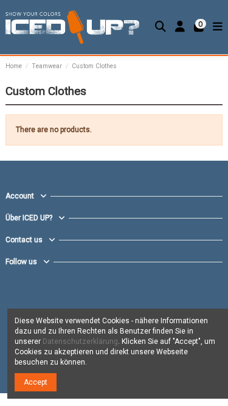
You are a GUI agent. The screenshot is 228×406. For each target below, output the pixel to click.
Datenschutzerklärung (80, 341)
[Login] (180, 27)
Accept (35, 382)
